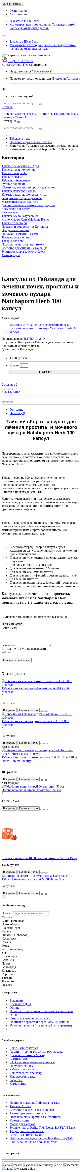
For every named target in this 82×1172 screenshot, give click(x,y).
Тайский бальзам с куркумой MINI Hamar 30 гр (34, 879)
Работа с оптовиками (24, 1069)
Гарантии (16, 1080)
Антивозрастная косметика (28, 1113)
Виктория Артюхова (66, 78)
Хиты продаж (11, 255)
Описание (16, 409)
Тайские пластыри (14, 223)
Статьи (19, 117)
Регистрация (18, 10)
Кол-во (14, 365)
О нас (13, 1014)
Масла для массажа (22, 1124)
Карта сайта (18, 1083)
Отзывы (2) (17, 413)
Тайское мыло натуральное (20, 216)
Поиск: (6, 913)
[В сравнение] (11, 389)
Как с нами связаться (24, 1048)
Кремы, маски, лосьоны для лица (24, 194)
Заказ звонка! (31, 71)
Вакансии (16, 1000)
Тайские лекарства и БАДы (20, 166)
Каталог (7, 107)
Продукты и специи (15, 230)
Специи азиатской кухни (27, 1134)
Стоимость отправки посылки (30, 1018)
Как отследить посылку (26, 1073)
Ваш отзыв (9, 645)
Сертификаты (19, 1058)
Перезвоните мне (35, 64)
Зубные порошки (13, 184)
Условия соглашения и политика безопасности (41, 1011)
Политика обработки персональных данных (39, 1022)
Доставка (8, 113)
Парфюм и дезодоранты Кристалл (25, 226)
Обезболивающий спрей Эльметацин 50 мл (31, 790)
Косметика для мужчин (17, 208)
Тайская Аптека (20, 1106)
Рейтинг (7, 652)
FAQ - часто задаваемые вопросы (32, 1062)
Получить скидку (21, 1065)
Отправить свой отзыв (16, 660)
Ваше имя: (9, 628)
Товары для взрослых (16, 237)
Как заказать (56, 113)
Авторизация (18, 14)
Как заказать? (11, 391)
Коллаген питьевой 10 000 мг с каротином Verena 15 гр (39, 858)
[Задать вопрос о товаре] (3, 389)
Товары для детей (13, 241)
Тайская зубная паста (16, 180)
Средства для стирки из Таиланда (24, 248)
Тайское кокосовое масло (19, 191)
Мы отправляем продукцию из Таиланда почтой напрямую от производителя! (43, 26)
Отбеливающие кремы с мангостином (35, 1117)
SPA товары (10, 212)
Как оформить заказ (23, 1076)
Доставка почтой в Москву (28, 1055)
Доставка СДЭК (20, 1004)
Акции (42, 113)
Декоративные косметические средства (28, 205)
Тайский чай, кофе (14, 173)
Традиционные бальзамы (27, 1131)
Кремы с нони (19, 1120)
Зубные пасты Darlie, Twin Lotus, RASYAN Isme (42, 1127)
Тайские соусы (12, 176)
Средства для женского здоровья (32, 1109)
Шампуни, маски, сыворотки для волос (28, 187)
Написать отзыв (12, 623)
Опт (28, 117)
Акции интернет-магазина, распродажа (36, 1051)
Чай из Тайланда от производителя (33, 1141)
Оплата (20, 113)
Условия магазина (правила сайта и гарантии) (41, 1025)
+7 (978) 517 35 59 (20, 61)
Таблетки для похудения (18, 169)
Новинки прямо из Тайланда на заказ (35, 1102)
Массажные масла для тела (20, 201)
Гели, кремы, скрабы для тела (22, 198)
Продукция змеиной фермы (20, 233)
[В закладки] (7, 389)
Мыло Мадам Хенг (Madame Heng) (25, 219)
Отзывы (31, 113)
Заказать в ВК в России (25, 21)
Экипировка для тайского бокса (23, 251)
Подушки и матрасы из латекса (23, 244)
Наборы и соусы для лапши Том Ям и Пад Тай (41, 1138)
